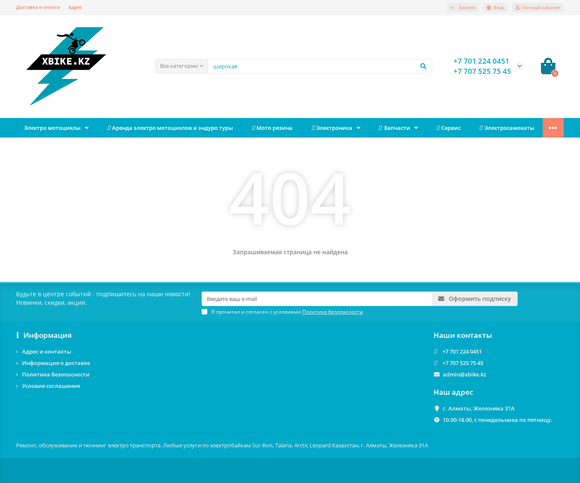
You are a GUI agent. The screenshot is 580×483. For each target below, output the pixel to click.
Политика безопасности (56, 374)
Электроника (334, 128)
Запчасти (397, 128)
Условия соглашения (51, 386)
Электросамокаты (509, 128)
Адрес (75, 7)
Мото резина (274, 128)
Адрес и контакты (46, 351)
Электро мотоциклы (52, 128)
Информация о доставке (56, 363)
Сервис (451, 128)
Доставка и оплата (38, 7)
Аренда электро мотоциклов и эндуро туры (172, 128)
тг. (463, 7)
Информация (47, 335)
